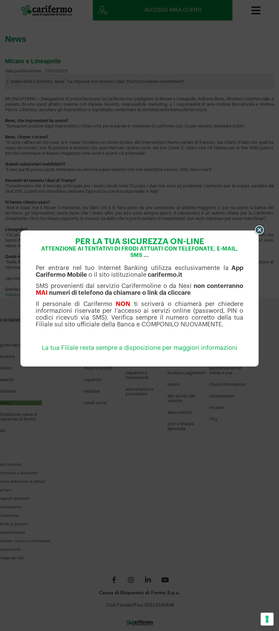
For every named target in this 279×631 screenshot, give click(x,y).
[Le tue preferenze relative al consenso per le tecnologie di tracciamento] (267, 619)
